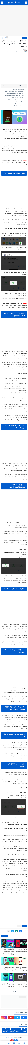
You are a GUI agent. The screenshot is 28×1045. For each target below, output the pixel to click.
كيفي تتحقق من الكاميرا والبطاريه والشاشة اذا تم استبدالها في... (21, 969)
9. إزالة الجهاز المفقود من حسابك (17, 105)
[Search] (19, 1043)
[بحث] (2, 3)
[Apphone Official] (14, 3)
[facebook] (24, 1017)
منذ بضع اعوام (23, 948)
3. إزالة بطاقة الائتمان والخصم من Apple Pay (15, 93)
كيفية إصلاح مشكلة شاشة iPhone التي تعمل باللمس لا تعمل (8, 969)
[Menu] (14, 1043)
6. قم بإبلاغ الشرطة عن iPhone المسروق (16, 99)
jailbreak (18, 1031)
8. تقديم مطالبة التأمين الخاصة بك (17, 103)
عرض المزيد (4, 936)
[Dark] (8, 1043)
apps (14, 1028)
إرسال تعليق (22, 996)
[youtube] (11, 1017)
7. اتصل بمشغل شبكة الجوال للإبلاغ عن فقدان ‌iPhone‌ (13, 101)
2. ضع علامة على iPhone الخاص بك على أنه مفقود (14, 91)
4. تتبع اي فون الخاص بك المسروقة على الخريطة (14, 95)
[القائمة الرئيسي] (26, 3)
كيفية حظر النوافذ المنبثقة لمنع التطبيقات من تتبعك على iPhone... (8, 985)
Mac (25, 1028)
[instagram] (4, 1017)
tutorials (19, 926)
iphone (24, 1031)
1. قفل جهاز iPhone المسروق (18, 89)
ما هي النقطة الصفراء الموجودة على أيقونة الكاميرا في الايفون (22, 985)
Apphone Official (9, 1037)
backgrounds (7, 1028)
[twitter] (17, 1017)
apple (19, 1028)
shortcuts (12, 1031)
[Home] (24, 1043)
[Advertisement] (14, 20)
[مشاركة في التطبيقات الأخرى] (8, 931)
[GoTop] (3, 1043)
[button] (20, 931)
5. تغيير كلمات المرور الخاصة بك (18, 97)
